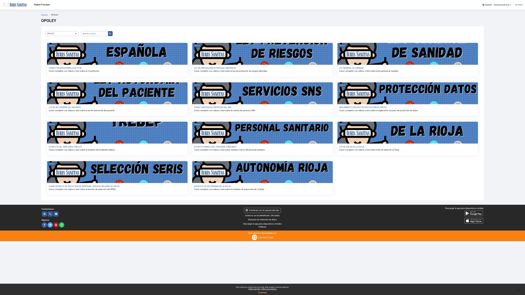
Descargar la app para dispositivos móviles (262, 224)
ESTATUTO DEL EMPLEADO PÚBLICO (65, 147)
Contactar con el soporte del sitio (264, 210)
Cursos (44, 15)
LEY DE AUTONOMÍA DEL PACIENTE (65, 107)
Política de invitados (269, 289)
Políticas (262, 227)
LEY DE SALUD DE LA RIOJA (351, 147)
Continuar (262, 292)
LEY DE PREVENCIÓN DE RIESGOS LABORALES (215, 68)
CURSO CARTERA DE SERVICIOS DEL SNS (212, 107)
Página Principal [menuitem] (42, 4)
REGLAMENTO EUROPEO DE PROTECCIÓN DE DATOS (363, 107)
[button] (496, 5)
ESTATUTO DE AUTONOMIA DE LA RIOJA (212, 186)
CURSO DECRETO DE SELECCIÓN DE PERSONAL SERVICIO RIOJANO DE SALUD (84, 186)
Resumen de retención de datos (262, 219)
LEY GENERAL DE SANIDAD (351, 68)
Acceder (519, 5)
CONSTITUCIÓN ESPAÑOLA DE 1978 (65, 68)
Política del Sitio (254, 289)
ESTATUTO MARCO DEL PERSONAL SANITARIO (215, 147)
